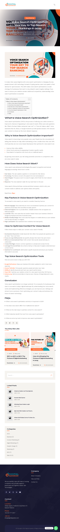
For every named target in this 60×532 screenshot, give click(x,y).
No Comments (23, 363)
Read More (10, 363)
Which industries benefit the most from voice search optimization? (25, 314)
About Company (35, 476)
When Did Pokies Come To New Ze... (24, 417)
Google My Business (10, 264)
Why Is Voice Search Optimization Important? (19, 103)
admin (10, 353)
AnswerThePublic (10, 268)
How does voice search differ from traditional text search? (22, 305)
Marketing (10, 449)
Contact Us (34, 482)
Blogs (13, 193)
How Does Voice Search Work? (16, 105)
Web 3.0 (9, 455)
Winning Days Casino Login (22, 404)
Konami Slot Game (19, 397)
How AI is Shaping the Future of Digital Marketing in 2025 (43, 358)
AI (7, 434)
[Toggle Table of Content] (28, 99)
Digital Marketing (30, 18)
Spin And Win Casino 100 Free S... (23, 411)
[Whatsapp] (56, 528)
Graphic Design (11, 446)
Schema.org (8, 274)
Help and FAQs (35, 479)
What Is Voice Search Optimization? (15, 101)
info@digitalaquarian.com (12, 518)
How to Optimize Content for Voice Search (19, 108)
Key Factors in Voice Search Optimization (18, 106)
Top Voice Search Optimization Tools (17, 110)
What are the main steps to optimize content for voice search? (24, 310)
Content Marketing (12, 440)
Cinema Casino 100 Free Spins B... (23, 391)
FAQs (10, 113)
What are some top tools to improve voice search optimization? (24, 318)
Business (9, 437)
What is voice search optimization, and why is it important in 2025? (25, 301)
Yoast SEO (8, 272)
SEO (8, 452)
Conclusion (11, 112)
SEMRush (7, 270)
